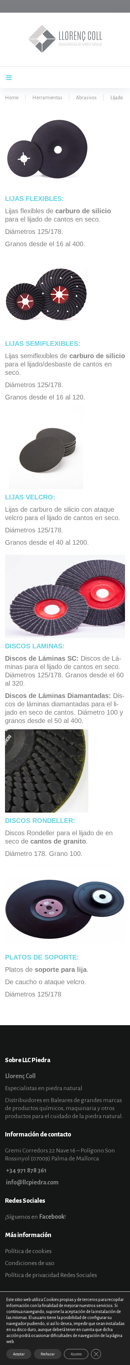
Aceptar (19, 1354)
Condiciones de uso (29, 1263)
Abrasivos (86, 97)
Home (12, 97)
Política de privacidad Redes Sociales (51, 1275)
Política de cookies (28, 1251)
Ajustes (76, 1354)
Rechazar (48, 1354)
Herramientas (47, 97)
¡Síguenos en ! (35, 1216)
